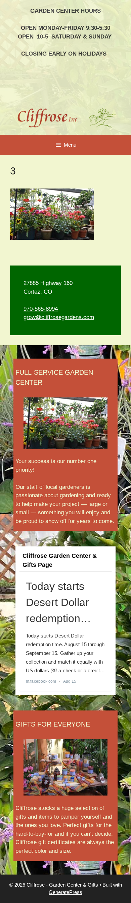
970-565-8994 (41, 309)
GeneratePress (65, 892)
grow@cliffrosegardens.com (59, 317)
